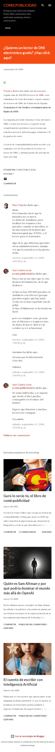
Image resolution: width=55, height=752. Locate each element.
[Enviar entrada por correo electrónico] (5, 180)
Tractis (7, 91)
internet (9, 174)
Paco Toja (17, 205)
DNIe (41, 95)
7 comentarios (27, 532)
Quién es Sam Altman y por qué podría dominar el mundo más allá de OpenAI (27, 588)
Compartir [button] (10, 183)
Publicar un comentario (17, 435)
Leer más (46, 532)
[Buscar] (42, 5)
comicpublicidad (20, 5)
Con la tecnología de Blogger (29, 736)
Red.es (16, 91)
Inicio (8, 28)
